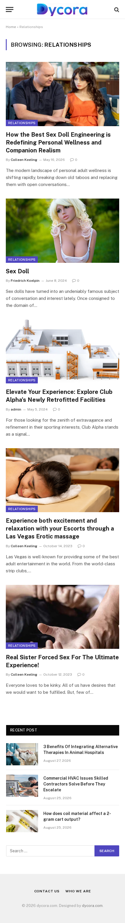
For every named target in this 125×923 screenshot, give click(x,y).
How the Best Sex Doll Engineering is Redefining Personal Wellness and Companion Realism (58, 142)
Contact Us (47, 891)
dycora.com (92, 905)
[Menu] (9, 9)
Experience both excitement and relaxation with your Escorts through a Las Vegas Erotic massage (60, 528)
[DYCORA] (62, 9)
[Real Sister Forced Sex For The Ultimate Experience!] (62, 617)
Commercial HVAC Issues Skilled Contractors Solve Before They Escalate (75, 784)
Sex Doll (17, 271)
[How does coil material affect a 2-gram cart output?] (22, 821)
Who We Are (78, 891)
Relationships (21, 123)
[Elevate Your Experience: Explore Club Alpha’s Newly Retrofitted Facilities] (62, 351)
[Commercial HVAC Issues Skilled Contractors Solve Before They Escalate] (22, 786)
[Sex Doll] (62, 231)
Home (11, 27)
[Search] (116, 9)
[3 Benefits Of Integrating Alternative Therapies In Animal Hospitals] (22, 754)
